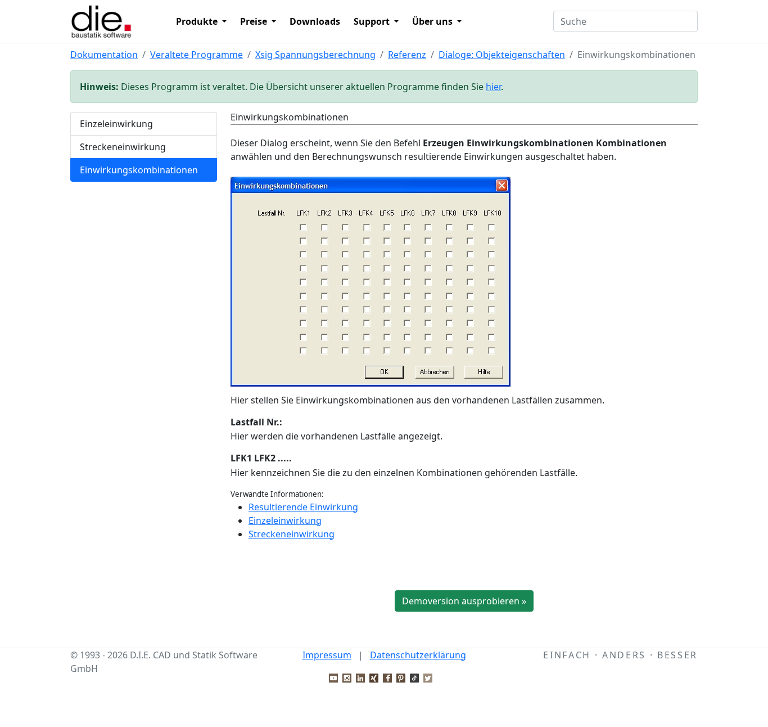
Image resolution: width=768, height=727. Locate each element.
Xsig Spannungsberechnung (315, 54)
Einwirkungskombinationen (139, 170)
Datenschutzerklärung (418, 655)
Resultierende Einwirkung (303, 507)
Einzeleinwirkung (116, 124)
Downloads (315, 21)
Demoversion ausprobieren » (464, 601)
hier (493, 86)
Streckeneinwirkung (123, 147)
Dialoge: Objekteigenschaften (502, 54)
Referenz (407, 54)
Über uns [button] (433, 21)
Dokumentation (104, 54)
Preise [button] (254, 21)
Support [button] (373, 21)
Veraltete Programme (196, 54)
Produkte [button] (198, 21)
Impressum (326, 655)
